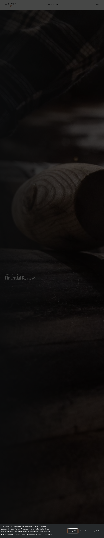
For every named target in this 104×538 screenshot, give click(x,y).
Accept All (72, 531)
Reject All (83, 531)
